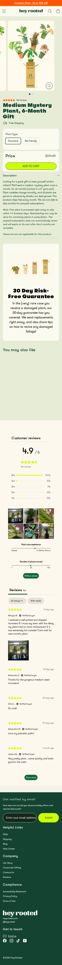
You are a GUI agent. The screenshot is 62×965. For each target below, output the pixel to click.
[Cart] (58, 11)
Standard (13, 141)
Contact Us (8, 872)
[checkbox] (36, 601)
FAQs (5, 834)
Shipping (7, 839)
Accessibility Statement (14, 891)
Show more (31, 777)
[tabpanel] (31, 691)
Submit (48, 817)
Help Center (9, 848)
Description (10, 175)
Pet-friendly (31, 141)
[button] (31, 475)
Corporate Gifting (12, 867)
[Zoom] (49, 85)
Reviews (7, 877)
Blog (5, 843)
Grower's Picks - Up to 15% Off (31, 3)
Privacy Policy (10, 896)
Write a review (31, 575)
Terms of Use (9, 901)
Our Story (7, 863)
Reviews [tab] (17, 589)
